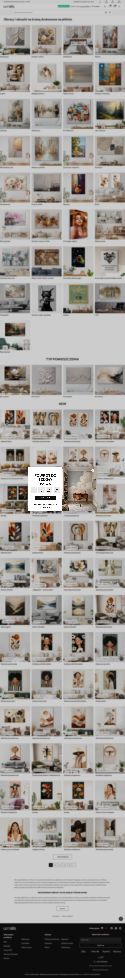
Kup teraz (45, 498)
